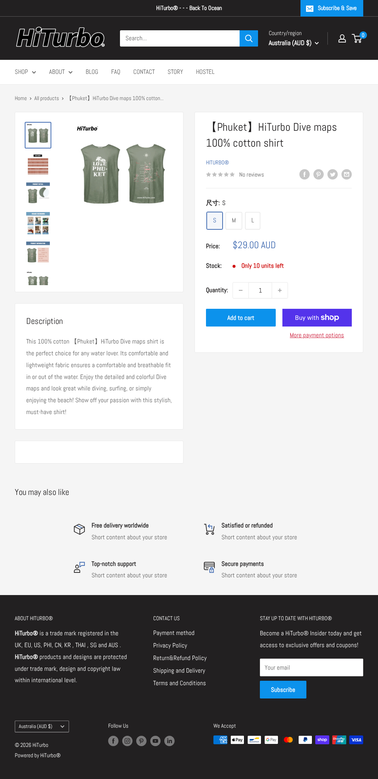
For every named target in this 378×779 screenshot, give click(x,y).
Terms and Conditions (179, 683)
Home (21, 98)
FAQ (115, 72)
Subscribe (283, 690)
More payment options (317, 335)
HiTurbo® (217, 162)
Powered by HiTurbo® (38, 755)
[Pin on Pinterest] (318, 174)
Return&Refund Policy (180, 658)
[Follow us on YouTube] (155, 740)
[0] (357, 38)
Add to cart (240, 318)
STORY (175, 72)
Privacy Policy (170, 645)
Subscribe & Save (337, 8)
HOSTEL (205, 72)
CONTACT (144, 72)
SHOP (21, 72)
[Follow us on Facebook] (113, 740)
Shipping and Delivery (179, 670)
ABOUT (57, 72)
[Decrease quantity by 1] (240, 290)
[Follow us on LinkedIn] (169, 740)
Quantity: (217, 290)
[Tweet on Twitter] (332, 174)
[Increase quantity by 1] (280, 290)
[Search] (249, 38)
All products (46, 98)
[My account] (342, 38)
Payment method (174, 633)
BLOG (92, 72)
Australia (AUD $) (35, 726)
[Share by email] (346, 174)
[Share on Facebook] (304, 174)
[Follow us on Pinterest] (141, 740)
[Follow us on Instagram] (127, 740)
